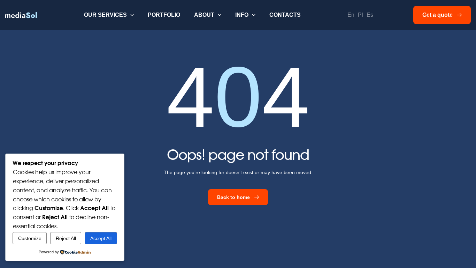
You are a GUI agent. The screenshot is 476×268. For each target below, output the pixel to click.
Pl (360, 15)
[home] (21, 15)
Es (370, 15)
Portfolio (164, 15)
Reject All (66, 238)
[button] (109, 15)
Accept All (101, 238)
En (350, 15)
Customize (29, 238)
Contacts (285, 15)
